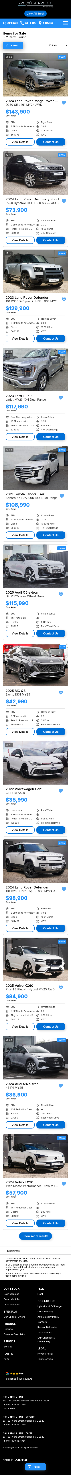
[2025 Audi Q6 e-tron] (35, 566)
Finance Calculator (14, 1334)
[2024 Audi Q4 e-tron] (35, 1057)
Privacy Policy (45, 1353)
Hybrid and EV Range (50, 1306)
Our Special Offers (14, 1316)
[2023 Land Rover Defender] (35, 271)
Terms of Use (45, 1358)
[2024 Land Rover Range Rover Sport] (35, 74)
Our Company (45, 1311)
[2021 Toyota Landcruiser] (35, 468)
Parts (6, 1358)
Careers (42, 1321)
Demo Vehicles (12, 1299)
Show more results (35, 1236)
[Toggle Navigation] (65, 23)
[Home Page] (35, 5)
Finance (8, 1328)
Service (8, 1346)
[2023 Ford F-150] (35, 369)
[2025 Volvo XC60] (35, 959)
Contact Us (51, 142)
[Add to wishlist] (64, 103)
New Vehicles (11, 1293)
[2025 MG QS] (35, 664)
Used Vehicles (12, 1304)
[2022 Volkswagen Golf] (35, 763)
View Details (20, 142)
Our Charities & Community (46, 1339)
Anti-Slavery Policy (48, 1316)
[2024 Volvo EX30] (35, 1156)
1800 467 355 (18, 1404)
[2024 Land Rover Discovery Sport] (35, 173)
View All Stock (35, 13)
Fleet (40, 1293)
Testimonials (45, 1332)
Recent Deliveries (47, 1327)
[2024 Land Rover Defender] (35, 861)
